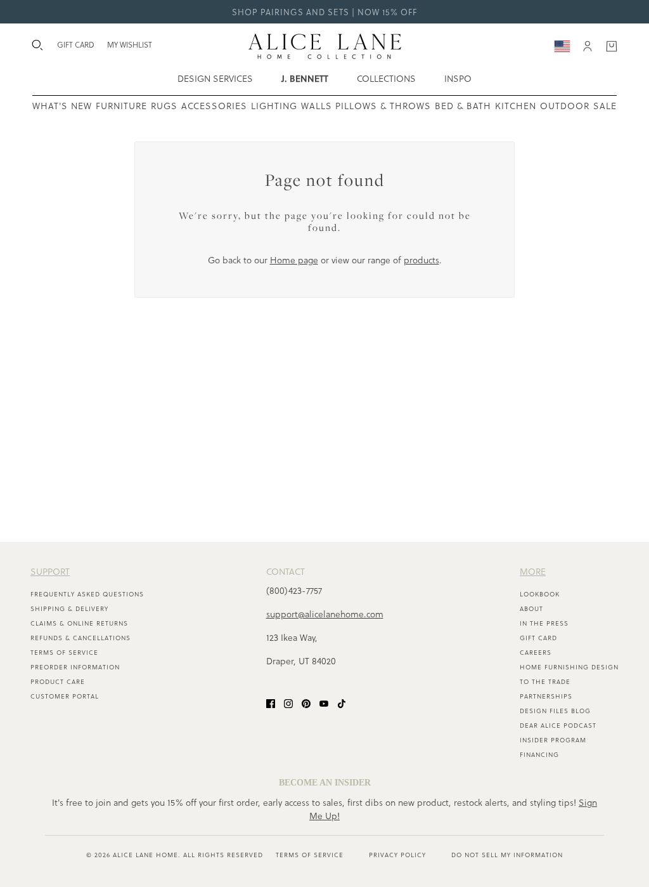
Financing (539, 754)
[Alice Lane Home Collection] (324, 46)
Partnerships (546, 696)
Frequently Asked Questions (87, 593)
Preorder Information (75, 666)
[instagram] (288, 702)
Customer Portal (64, 696)
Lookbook (540, 593)
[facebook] (270, 702)
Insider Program (553, 739)
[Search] (37, 45)
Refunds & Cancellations (80, 637)
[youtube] (323, 702)
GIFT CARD (75, 44)
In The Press (544, 623)
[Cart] (612, 46)
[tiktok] (341, 702)
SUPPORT (50, 571)
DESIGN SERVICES (215, 78)
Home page (294, 259)
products (421, 259)
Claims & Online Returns (79, 623)
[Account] (587, 46)
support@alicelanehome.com (324, 614)
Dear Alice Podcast (558, 725)
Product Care (57, 681)
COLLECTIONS (386, 78)
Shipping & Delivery (69, 608)
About (531, 608)
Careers (535, 652)
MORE (533, 571)
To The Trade (545, 681)
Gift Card (538, 637)
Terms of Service (64, 652)
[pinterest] (306, 702)
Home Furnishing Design (569, 666)
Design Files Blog (555, 710)
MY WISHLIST (129, 44)
